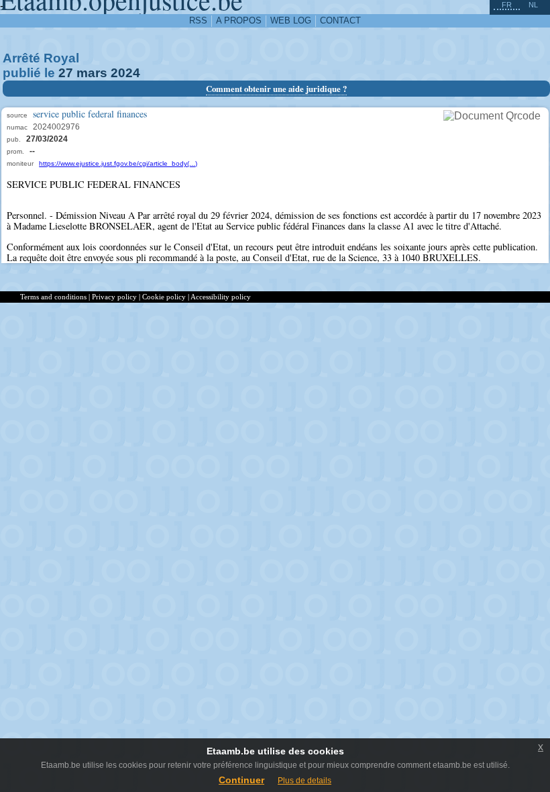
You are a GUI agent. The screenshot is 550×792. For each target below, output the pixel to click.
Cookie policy (164, 297)
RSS (198, 20)
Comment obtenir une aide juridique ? (276, 89)
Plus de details (304, 780)
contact (340, 20)
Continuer (241, 780)
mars (91, 73)
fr (507, 5)
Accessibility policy (220, 297)
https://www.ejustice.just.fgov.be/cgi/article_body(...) (118, 163)
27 (65, 73)
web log (290, 20)
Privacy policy (114, 297)
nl (533, 5)
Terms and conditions (53, 297)
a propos (239, 20)
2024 (125, 73)
